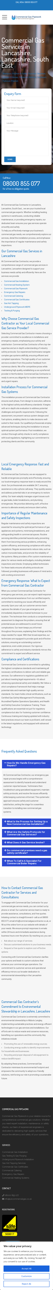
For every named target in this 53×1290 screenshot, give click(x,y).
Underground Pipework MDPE (17, 307)
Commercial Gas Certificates (17, 299)
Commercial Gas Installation (16, 281)
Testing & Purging (12, 311)
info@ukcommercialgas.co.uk (18, 1199)
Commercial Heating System (17, 285)
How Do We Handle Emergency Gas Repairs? (26, 764)
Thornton (32, 73)
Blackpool (7, 73)
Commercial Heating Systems (15, 1178)
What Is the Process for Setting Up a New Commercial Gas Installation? (27, 822)
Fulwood (6, 81)
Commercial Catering (13, 296)
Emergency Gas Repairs (14, 292)
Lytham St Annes (10, 77)
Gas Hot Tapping (11, 303)
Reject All (26, 1284)
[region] (26, 1266)
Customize (26, 1276)
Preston (14, 81)
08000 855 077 (31, 2)
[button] (26, 764)
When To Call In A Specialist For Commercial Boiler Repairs (24, 862)
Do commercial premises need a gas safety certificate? (27, 851)
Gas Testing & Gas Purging (14, 1156)
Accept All (27, 1268)
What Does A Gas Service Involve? (26, 842)
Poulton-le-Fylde (19, 73)
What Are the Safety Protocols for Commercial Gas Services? (26, 833)
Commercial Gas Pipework (16, 288)
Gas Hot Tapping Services (14, 1163)
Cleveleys (41, 73)
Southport (41, 77)
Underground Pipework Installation (18, 1159)
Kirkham (32, 77)
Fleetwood (23, 77)
